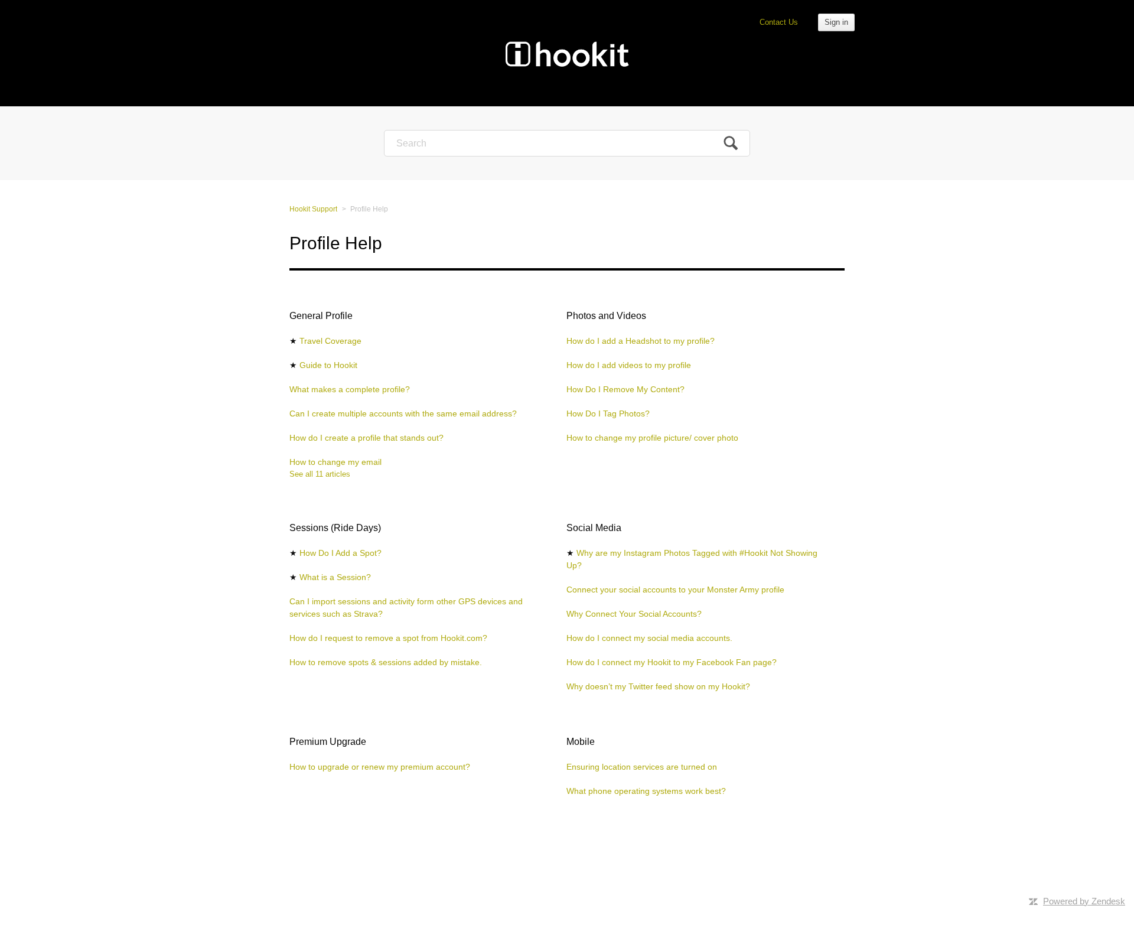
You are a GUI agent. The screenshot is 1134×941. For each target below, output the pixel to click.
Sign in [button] (836, 22)
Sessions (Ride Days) (335, 528)
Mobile (580, 742)
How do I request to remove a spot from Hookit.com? (388, 638)
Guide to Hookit (328, 365)
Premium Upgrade (327, 742)
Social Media (593, 528)
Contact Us (779, 22)
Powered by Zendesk (1084, 901)
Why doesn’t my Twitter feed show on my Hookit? (658, 686)
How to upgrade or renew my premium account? (379, 766)
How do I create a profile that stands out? (366, 437)
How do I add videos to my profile (628, 365)
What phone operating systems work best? (646, 791)
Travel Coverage (330, 341)
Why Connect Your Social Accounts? (634, 613)
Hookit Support (313, 209)
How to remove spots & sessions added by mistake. (385, 662)
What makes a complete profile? (349, 389)
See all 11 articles (319, 474)
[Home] (567, 52)
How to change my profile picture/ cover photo (652, 437)
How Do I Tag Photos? (608, 413)
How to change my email (335, 462)
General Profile (321, 316)
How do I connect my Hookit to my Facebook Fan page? (671, 662)
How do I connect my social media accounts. (649, 638)
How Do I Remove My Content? (625, 389)
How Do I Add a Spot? (340, 553)
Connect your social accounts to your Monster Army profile (675, 589)
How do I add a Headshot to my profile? (640, 341)
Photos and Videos (606, 316)
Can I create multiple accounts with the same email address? (403, 413)
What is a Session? (335, 577)
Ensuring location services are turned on (641, 766)
